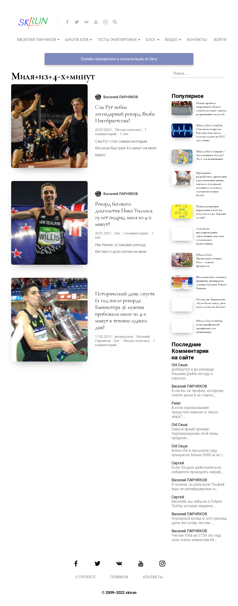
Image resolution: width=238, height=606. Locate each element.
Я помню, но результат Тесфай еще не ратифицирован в (198, 486)
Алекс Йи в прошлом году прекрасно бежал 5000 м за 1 (197, 452)
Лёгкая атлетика (128, 130)
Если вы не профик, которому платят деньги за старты (198, 392)
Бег (117, 233)
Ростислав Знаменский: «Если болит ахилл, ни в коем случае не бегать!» (211, 303)
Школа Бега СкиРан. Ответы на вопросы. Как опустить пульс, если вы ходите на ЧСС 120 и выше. (210, 133)
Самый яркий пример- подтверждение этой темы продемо (195, 433)
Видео (171, 39)
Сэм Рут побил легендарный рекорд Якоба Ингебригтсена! (125, 114)
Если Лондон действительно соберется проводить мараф (196, 469)
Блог (151, 39)
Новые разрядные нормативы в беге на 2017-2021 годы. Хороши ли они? (211, 211)
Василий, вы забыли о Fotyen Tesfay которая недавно (197, 503)
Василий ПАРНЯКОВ (120, 97)
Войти (220, 39)
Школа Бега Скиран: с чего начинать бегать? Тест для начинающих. (210, 155)
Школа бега (76, 39)
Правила (119, 577)
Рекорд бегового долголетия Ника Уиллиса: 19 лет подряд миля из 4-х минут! (124, 214)
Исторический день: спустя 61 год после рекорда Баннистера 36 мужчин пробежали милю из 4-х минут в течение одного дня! (125, 310)
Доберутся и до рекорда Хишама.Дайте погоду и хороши (193, 373)
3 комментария (136, 233)
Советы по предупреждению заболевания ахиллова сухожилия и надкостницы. (210, 236)
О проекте (85, 577)
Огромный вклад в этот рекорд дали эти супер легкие (199, 520)
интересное (124, 337)
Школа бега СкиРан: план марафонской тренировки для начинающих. (209, 326)
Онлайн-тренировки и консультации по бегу (119, 59)
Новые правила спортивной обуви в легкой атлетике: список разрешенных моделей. (211, 108)
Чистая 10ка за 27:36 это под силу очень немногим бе (196, 537)
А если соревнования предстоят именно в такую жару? (195, 412)
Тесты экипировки (117, 39)
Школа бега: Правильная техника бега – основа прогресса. (209, 260)
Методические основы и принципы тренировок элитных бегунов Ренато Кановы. (211, 282)
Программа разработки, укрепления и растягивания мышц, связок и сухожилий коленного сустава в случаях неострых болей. (211, 184)
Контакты (197, 39)
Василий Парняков (36, 39)
